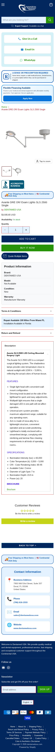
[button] (6, 171)
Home (4, 107)
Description (10, 346)
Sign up (45, 689)
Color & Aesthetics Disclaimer (27, 741)
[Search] (50, 20)
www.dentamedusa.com (25, 628)
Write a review (27, 521)
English (26, 702)
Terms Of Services (14, 732)
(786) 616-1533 (21, 602)
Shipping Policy (35, 727)
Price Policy (14, 735)
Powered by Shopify (27, 747)
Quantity (5, 224)
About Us (22, 727)
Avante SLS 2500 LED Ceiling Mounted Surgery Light (25, 354)
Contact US (27, 738)
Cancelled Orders (13, 738)
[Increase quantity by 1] (26, 229)
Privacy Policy (38, 729)
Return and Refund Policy (18, 729)
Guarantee (38, 735)
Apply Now (27, 98)
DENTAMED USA (12, 209)
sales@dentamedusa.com (26, 615)
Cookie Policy (41, 738)
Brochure (11, 489)
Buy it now (27, 248)
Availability (26, 735)
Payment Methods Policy (35, 732)
